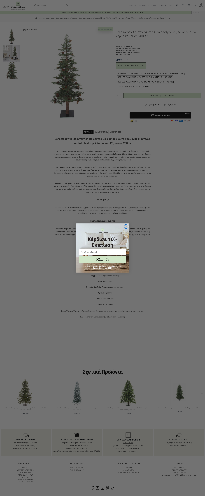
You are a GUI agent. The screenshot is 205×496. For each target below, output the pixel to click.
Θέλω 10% (102, 259)
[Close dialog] (126, 226)
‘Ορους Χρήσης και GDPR (102, 268)
